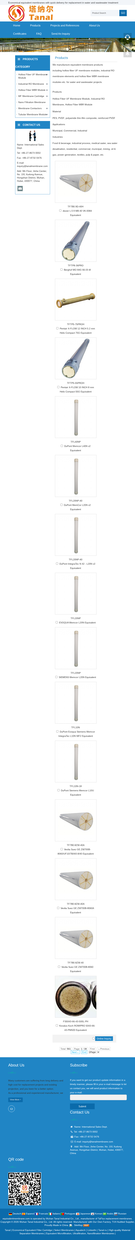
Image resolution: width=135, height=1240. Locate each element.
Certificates (19, 33)
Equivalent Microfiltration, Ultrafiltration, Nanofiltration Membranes (80, 1233)
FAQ (38, 33)
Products (35, 25)
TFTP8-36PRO (75, 265)
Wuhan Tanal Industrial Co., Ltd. (36, 1222)
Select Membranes (64, 1230)
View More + (15, 1100)
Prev (4, 45)
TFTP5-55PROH (75, 383)
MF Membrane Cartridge (31, 96)
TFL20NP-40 (75, 500)
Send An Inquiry (60, 33)
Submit (82, 1106)
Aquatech (80, 1230)
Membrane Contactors (30, 108)
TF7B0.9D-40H (75, 206)
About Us (94, 25)
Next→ (75, 1052)
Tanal (7, 1230)
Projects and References (64, 25)
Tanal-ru (102, 1230)
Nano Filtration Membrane (32, 102)
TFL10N (75, 727)
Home (16, 25)
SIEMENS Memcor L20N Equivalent (77, 677)
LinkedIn (91, 1230)
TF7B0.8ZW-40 (76, 962)
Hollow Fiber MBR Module (31, 90)
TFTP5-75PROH (75, 324)
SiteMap (78, 1225)
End (84, 1052)
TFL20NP (76, 618)
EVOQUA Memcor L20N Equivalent (77, 622)
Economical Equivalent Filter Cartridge (32, 1230)
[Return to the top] (127, 55)
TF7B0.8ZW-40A (75, 845)
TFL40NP (76, 441)
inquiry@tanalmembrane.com (32, 166)
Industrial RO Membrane (31, 84)
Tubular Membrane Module (32, 114)
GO (123, 13)
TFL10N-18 (76, 786)
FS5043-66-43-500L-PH (75, 1021)
